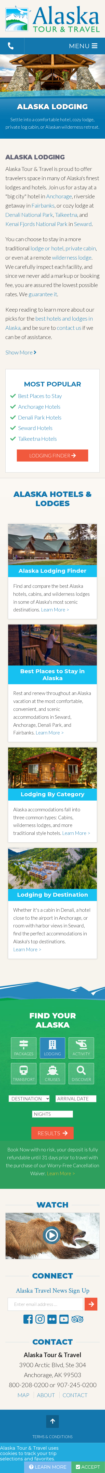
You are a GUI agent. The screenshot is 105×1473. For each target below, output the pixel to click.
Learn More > (55, 609)
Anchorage (59, 196)
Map (23, 1395)
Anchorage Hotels (39, 406)
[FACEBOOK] (28, 1319)
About (46, 1395)
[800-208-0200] (12, 46)
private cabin (80, 248)
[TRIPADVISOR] (77, 1319)
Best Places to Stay (40, 395)
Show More (19, 352)
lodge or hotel (47, 248)
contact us (69, 327)
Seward (83, 223)
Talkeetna (66, 214)
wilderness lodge (71, 257)
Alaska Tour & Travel (52, 19)
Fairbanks (43, 205)
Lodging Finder (50, 455)
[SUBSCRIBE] (91, 1304)
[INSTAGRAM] (40, 1319)
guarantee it (43, 294)
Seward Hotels (35, 427)
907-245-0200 (77, 1384)
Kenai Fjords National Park (36, 223)
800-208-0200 (28, 1384)
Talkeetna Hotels (37, 438)
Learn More (50, 1467)
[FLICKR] (52, 1319)
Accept (90, 1467)
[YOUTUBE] (64, 1319)
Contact (75, 1395)
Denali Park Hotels (39, 417)
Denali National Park (29, 214)
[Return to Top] (52, 1421)
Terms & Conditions (52, 1436)
